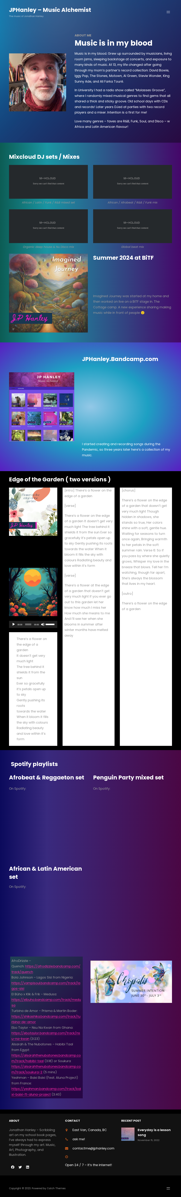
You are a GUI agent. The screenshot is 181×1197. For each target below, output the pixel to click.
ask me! (78, 1139)
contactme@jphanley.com (93, 1148)
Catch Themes (56, 1188)
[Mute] (43, 624)
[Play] (13, 624)
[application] (33, 624)
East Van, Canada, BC (89, 1130)
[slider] (51, 624)
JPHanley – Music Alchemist (50, 10)
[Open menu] (168, 12)
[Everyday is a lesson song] (128, 1135)
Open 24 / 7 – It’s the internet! (88, 1165)
